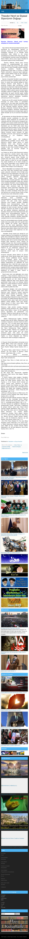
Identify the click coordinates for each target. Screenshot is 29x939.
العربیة (2, 904)
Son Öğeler (5, 459)
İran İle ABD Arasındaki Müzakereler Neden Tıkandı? (14, 692)
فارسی (2, 902)
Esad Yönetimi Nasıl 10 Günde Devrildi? (11, 710)
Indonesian (4, 898)
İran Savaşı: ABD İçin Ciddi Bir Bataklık (10, 552)
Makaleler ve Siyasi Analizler (15, 441)
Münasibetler (5, 610)
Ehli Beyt (3, 863)
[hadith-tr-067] (11, 752)
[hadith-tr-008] (3, 752)
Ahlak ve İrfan (4, 880)
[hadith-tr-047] (15, 752)
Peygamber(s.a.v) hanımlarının (7, 871)
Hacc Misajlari (4, 870)
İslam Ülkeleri (4, 861)
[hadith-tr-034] (18, 752)
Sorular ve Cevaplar (7, 674)
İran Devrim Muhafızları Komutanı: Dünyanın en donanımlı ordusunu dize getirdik (13, 534)
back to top (25, 452)
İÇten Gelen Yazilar (5, 882)
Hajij (2, 11)
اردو (2, 905)
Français (3, 895)
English (3, 896)
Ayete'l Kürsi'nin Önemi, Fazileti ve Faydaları (12, 847)
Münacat (3, 878)
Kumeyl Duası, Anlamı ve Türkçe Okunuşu (11, 811)
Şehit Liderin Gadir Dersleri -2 (8, 671)
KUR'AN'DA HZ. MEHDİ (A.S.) (8, 794)
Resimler (3, 884)
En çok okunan (6, 758)
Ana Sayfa (3, 853)
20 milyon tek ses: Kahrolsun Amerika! (10, 628)
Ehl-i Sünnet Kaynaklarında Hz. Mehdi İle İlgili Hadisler (14, 829)
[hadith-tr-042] (22, 752)
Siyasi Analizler (4, 857)
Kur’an (2, 876)
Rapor (2, 855)
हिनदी (2, 900)
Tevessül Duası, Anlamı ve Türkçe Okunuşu (11, 776)
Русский (3, 907)
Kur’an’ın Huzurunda (5, 874)
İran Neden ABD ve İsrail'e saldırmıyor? (10, 745)
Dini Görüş (3, 859)
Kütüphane (3, 887)
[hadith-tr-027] (7, 752)
